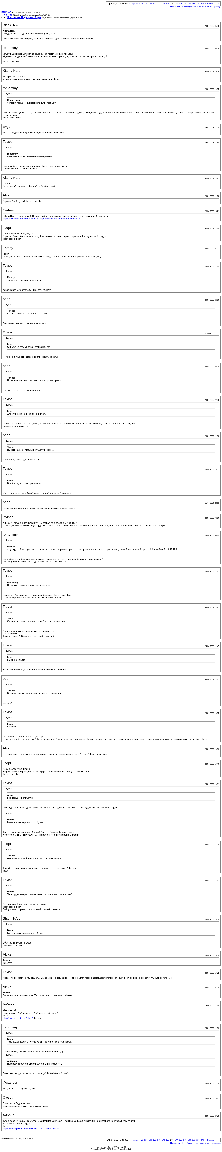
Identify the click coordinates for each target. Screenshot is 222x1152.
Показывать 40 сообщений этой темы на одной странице (195, 7)
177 (176, 4)
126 (145, 4)
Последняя (213, 4)
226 (197, 4)
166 (150, 4)
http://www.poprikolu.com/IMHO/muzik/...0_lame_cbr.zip (31, 1128)
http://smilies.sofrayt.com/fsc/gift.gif (21, 218)
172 (154, 4)
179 (184, 4)
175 (167, 4)
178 (180, 4)
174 (163, 4)
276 (202, 4)
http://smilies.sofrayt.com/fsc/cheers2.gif (60, 218)
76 (142, 4)
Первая (133, 4)
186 (193, 4)
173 (158, 4)
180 (189, 4)
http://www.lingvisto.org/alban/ (18, 1018)
